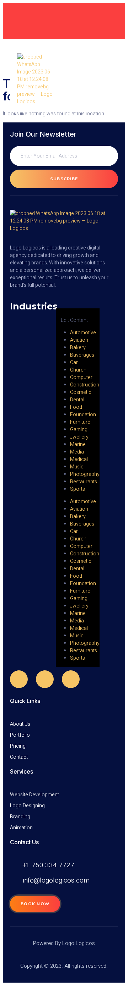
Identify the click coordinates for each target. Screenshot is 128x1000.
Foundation (83, 414)
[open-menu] (108, 79)
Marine (78, 444)
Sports (77, 489)
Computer (81, 377)
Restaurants (83, 481)
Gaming (78, 429)
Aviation (79, 340)
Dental (77, 399)
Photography (85, 474)
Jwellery (79, 437)
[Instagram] (71, 679)
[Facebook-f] (19, 679)
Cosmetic (80, 392)
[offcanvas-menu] (58, 305)
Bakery (78, 347)
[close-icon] (61, 313)
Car (74, 362)
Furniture (80, 422)
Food (76, 407)
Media (77, 452)
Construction (84, 385)
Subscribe (64, 179)
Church (78, 370)
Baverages (82, 355)
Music (77, 467)
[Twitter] (45, 679)
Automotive (83, 332)
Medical (79, 459)
